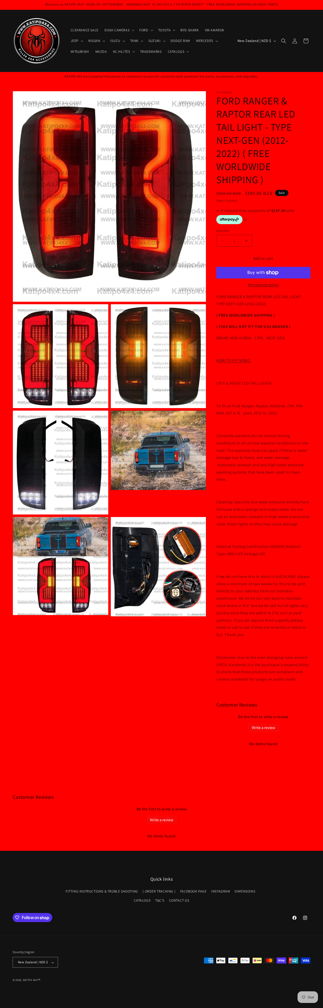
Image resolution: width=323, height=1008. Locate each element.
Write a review (263, 727)
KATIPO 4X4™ (32, 980)
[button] (118, 30)
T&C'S (159, 900)
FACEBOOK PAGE (193, 891)
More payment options (263, 285)
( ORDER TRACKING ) (159, 891)
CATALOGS (142, 900)
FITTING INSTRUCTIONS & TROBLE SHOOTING (102, 891)
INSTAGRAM (220, 891)
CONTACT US (179, 900)
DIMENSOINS (245, 891)
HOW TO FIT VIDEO (233, 360)
